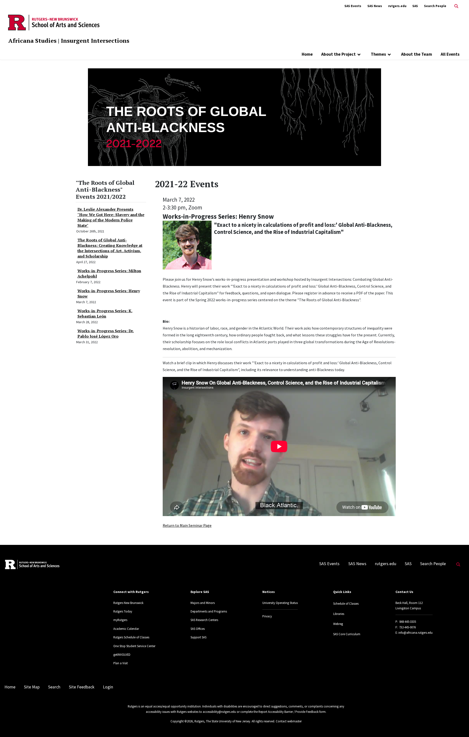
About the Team (416, 54)
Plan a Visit (120, 663)
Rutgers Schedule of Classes (131, 637)
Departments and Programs (209, 611)
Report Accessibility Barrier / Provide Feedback (288, 712)
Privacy (267, 616)
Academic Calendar (126, 629)
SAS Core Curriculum (346, 634)
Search (54, 687)
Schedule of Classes (346, 603)
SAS (415, 6)
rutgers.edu (397, 6)
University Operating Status (280, 603)
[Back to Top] (458, 725)
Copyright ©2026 (182, 721)
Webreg (338, 624)
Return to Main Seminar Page (187, 525)
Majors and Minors (203, 603)
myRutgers (120, 620)
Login (108, 687)
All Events (450, 54)
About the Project (338, 54)
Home (307, 54)
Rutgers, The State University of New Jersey (222, 721)
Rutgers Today (122, 611)
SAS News (374, 6)
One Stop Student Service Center (134, 646)
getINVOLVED (121, 654)
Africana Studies (32, 40)
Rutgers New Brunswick (128, 603)
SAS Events (352, 6)
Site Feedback (81, 687)
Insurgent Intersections (95, 40)
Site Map (32, 687)
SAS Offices (198, 629)
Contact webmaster (289, 721)
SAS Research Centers (204, 620)
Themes (378, 54)
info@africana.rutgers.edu (415, 632)
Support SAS (198, 637)
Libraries (338, 614)
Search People (435, 6)
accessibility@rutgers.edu (219, 712)
